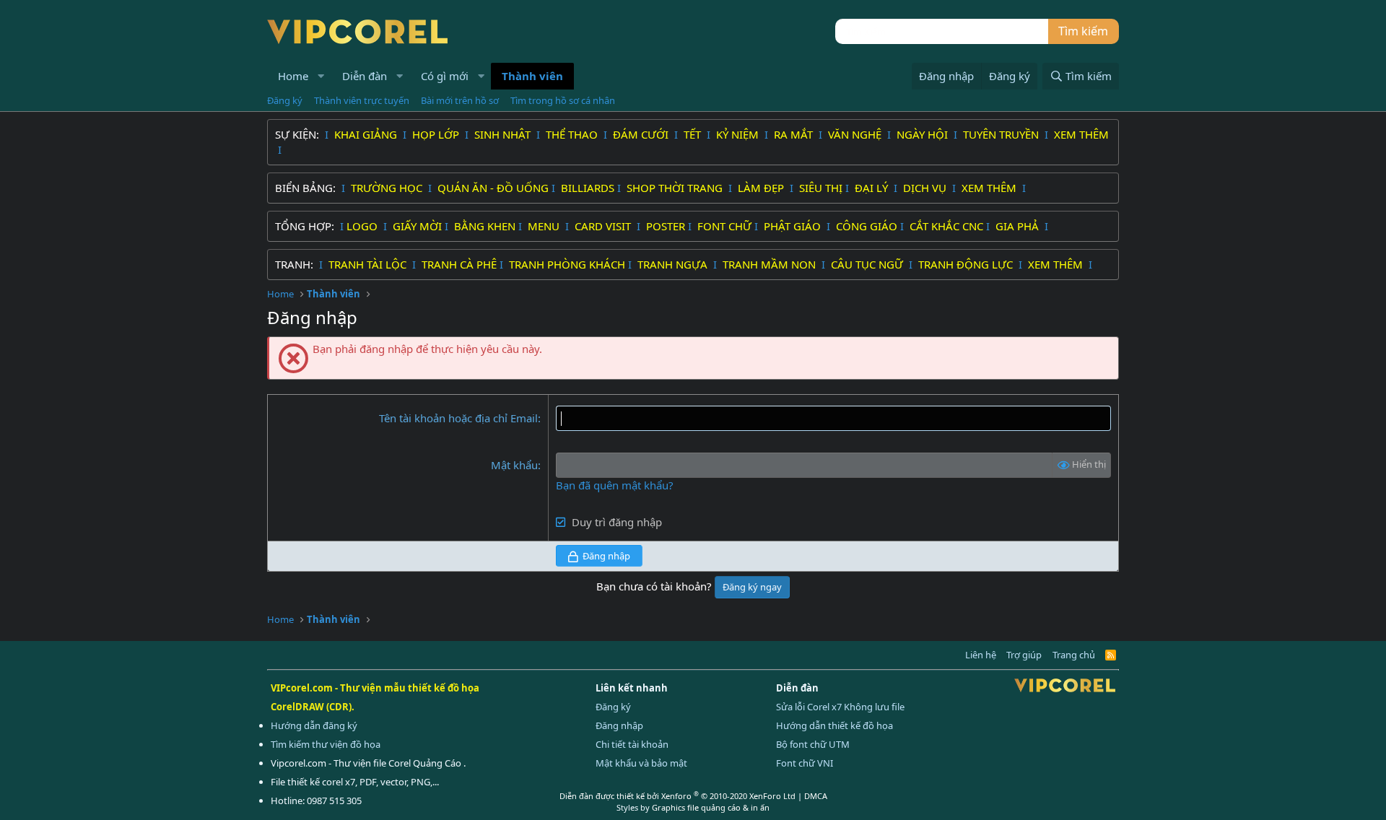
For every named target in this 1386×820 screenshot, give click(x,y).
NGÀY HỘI (924, 134)
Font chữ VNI (804, 762)
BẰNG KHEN (484, 226)
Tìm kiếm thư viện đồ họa (325, 744)
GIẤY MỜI (417, 226)
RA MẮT (795, 134)
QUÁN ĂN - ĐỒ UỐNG (493, 187)
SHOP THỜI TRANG (676, 187)
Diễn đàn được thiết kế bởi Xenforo (677, 795)
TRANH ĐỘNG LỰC (965, 264)
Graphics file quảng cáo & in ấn (711, 807)
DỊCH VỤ (926, 187)
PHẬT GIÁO (794, 226)
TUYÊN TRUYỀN (1002, 134)
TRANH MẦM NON (771, 264)
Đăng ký (284, 100)
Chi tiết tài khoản (632, 744)
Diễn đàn (364, 76)
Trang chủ (1073, 654)
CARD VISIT (604, 226)
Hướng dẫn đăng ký (314, 725)
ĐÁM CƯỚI (642, 134)
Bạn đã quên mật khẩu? (615, 485)
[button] (321, 76)
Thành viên (532, 76)
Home (293, 76)
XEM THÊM (1081, 134)
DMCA (815, 795)
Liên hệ (980, 654)
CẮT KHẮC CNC (946, 226)
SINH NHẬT (503, 134)
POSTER (665, 226)
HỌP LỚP (437, 134)
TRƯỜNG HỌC (388, 187)
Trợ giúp (1024, 654)
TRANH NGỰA (673, 264)
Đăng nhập (619, 725)
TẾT (694, 134)
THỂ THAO (573, 134)
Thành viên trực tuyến (361, 100)
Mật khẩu (514, 465)
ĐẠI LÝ (873, 187)
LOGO (363, 226)
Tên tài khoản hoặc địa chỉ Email (458, 418)
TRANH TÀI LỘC (368, 264)
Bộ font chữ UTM (813, 744)
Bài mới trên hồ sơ (460, 100)
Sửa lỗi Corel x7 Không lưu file (840, 706)
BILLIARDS (587, 187)
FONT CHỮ (724, 226)
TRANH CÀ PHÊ (459, 264)
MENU (545, 226)
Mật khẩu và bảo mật (641, 762)
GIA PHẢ (1018, 226)
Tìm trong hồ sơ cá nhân (562, 100)
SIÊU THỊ (820, 187)
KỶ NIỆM (739, 134)
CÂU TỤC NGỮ (868, 264)
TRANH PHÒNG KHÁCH (567, 264)
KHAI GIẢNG (367, 134)
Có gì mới (444, 76)
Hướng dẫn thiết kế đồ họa (834, 725)
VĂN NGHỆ (856, 134)
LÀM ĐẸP (762, 187)
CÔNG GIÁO (866, 226)
